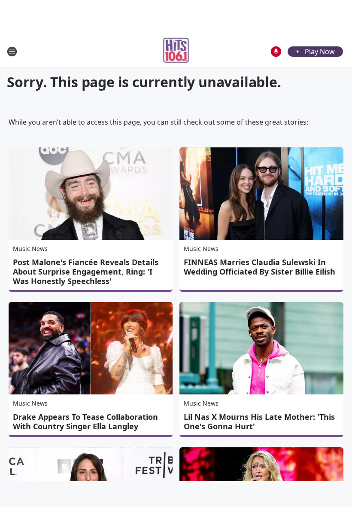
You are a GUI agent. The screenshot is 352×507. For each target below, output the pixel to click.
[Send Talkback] (276, 51)
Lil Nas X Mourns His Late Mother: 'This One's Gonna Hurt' (259, 421)
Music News (30, 248)
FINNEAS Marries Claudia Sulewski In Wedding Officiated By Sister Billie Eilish (259, 266)
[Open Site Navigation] (12, 51)
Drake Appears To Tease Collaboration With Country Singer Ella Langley (85, 421)
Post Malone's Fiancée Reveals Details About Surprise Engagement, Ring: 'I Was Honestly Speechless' (85, 271)
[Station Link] (176, 51)
